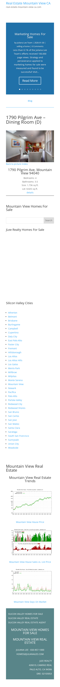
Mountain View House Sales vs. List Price (30, 561)
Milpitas (12, 376)
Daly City (12, 336)
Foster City (13, 344)
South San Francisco (18, 435)
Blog (30, 100)
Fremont (12, 348)
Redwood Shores (16, 408)
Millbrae (12, 372)
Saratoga (12, 431)
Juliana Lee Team (24, 42)
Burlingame (14, 324)
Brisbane (12, 320)
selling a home (23, 46)
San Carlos (13, 415)
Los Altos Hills (15, 360)
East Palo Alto (15, 340)
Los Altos (12, 356)
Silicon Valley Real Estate (23, 618)
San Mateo (13, 423)
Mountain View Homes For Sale (27, 208)
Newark (12, 388)
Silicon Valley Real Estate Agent (27, 622)
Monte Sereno (15, 380)
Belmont (12, 316)
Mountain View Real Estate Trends (30, 479)
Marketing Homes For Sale (30, 35)
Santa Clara (14, 427)
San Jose (12, 419)
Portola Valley (15, 400)
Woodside (13, 447)
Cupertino (13, 332)
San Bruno (13, 412)
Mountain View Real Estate (24, 468)
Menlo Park (14, 368)
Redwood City (15, 404)
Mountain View (16, 384)
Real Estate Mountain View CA (28, 3)
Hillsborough (14, 352)
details (30, 192)
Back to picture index (17, 163)
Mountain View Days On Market (30, 601)
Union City (13, 443)
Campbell (13, 328)
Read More (30, 81)
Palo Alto (12, 396)
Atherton (12, 312)
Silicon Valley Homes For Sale (25, 613)
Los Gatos (13, 364)
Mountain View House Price (30, 522)
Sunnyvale (13, 439)
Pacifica (12, 392)
